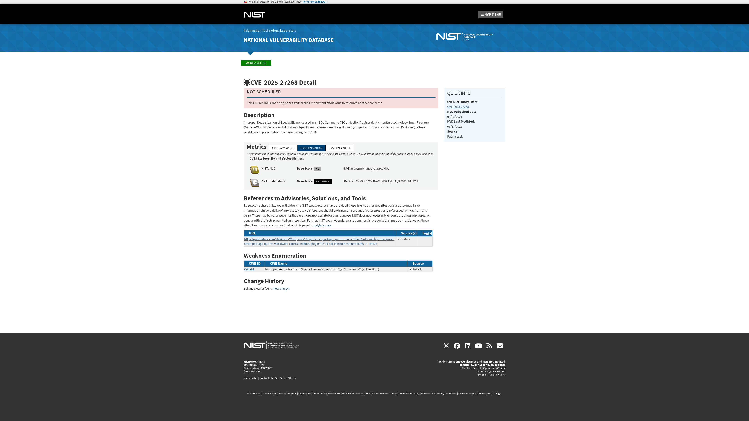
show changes (281, 289)
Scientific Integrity (409, 393)
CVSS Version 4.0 (283, 148)
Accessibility (269, 393)
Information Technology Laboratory (270, 30)
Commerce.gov (467, 393)
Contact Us (266, 378)
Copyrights (304, 393)
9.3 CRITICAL (323, 181)
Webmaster (250, 378)
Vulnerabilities (256, 63)
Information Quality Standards (439, 393)
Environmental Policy (384, 393)
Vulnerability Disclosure (326, 393)
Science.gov (484, 393)
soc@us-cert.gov (495, 371)
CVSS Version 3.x (311, 148)
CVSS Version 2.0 (340, 148)
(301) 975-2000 (252, 371)
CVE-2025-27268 (458, 107)
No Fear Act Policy (352, 393)
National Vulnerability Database (289, 40)
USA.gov (497, 393)
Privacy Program (287, 393)
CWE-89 (249, 269)
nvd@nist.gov (322, 225)
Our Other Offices (285, 378)
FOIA (367, 393)
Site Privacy (253, 393)
